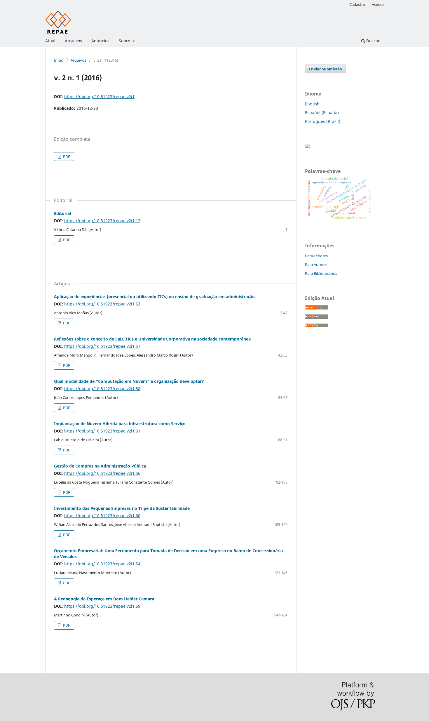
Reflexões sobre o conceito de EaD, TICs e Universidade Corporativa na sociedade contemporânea (152, 339)
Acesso (378, 4)
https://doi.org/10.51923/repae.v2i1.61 (102, 431)
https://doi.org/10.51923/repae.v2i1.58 (102, 388)
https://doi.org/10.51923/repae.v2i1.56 (102, 473)
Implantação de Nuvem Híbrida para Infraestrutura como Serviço (120, 423)
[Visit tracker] (307, 147)
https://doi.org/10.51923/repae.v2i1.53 (102, 304)
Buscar (372, 41)
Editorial (62, 213)
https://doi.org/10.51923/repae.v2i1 (99, 96)
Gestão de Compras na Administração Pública (100, 466)
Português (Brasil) (322, 121)
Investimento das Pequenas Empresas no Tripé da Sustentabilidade (122, 508)
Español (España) (322, 112)
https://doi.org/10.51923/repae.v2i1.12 (102, 220)
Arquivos (73, 41)
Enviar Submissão (325, 69)
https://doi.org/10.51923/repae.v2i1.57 (102, 346)
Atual (50, 41)
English (312, 104)
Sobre (125, 41)
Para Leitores (316, 255)
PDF (66, 156)
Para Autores (316, 264)
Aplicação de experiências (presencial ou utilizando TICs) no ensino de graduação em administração (154, 296)
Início (58, 60)
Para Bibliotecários (321, 273)
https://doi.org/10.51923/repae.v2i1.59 (102, 606)
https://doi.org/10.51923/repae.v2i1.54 (102, 564)
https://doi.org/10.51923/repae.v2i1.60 (102, 515)
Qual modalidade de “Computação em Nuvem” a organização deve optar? (129, 381)
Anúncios (100, 41)
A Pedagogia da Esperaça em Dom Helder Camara (104, 599)
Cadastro (357, 4)
